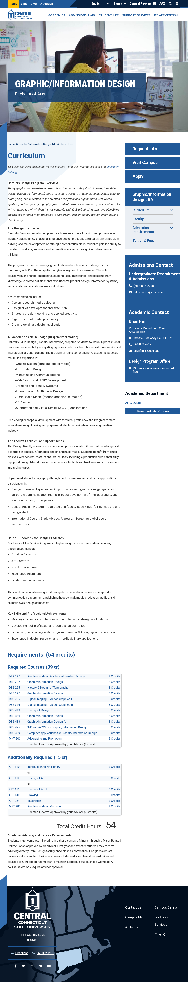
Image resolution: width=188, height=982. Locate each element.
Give (33, 4)
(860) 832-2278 (144, 286)
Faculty (138, 219)
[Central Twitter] (23, 966)
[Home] (21, 14)
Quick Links (177, 3)
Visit (24, 4)
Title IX (160, 934)
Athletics (46, 4)
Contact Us (133, 907)
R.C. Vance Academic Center (151, 368)
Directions (21, 953)
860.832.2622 (142, 344)
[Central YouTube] (49, 966)
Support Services (136, 15)
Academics (56, 15)
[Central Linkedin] (40, 966)
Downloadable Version (153, 411)
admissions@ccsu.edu (148, 292)
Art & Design (133, 402)
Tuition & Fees (143, 240)
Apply (13, 4)
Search (170, 3)
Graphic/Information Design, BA (152, 197)
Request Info (145, 148)
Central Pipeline (140, 3)
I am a (118, 3)
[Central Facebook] (16, 966)
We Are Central (166, 15)
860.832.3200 (45, 953)
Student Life (109, 15)
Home (11, 144)
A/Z (162, 3)
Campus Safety (166, 907)
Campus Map (134, 917)
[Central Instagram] (32, 966)
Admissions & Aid (82, 15)
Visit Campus (145, 162)
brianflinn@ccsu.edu (146, 350)
